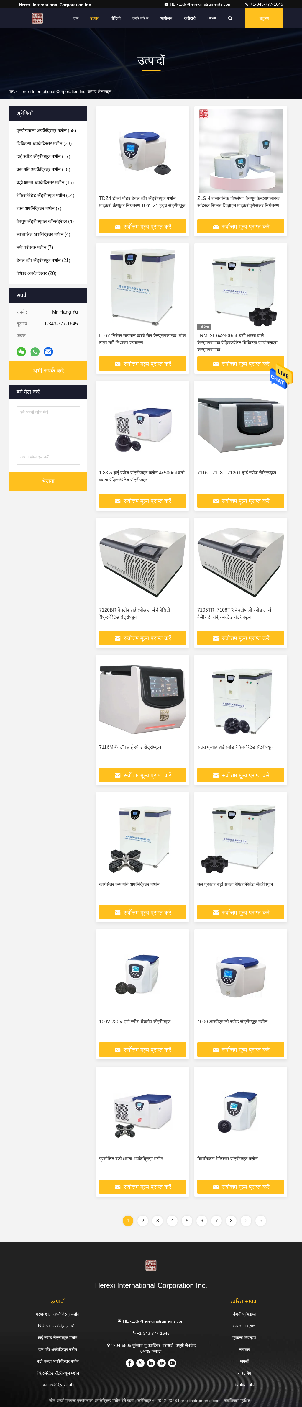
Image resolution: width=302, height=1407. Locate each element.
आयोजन (166, 18)
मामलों (244, 1361)
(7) (39, 208)
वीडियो (116, 18)
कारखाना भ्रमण (244, 1326)
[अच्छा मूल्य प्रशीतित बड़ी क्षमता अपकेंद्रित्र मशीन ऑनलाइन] (142, 1111)
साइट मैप (244, 1373)
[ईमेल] (48, 352)
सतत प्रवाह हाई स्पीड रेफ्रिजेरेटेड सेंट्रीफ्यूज (235, 747)
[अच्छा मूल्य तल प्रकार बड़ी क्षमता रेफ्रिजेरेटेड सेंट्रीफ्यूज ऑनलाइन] (240, 837)
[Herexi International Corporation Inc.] (37, 18)
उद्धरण (264, 18)
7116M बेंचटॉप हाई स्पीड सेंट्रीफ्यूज (130, 747)
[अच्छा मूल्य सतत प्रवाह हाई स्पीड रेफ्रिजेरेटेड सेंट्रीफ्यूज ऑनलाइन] (240, 699)
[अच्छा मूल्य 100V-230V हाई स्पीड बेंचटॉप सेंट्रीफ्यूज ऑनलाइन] (142, 974)
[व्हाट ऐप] (35, 352)
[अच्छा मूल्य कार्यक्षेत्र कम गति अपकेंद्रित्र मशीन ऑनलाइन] (142, 837)
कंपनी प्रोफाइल (244, 1314)
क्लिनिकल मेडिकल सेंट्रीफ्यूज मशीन (227, 1158)
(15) (45, 182)
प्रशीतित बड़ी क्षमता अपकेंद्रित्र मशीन (131, 1158)
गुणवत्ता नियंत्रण (244, 1337)
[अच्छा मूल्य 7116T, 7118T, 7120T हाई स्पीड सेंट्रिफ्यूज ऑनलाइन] (240, 425)
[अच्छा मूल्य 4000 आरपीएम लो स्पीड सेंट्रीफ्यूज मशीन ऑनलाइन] (240, 974)
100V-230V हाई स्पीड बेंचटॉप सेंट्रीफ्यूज (134, 1021)
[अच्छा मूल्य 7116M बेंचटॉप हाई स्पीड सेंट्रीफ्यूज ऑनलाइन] (142, 699)
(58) (46, 130)
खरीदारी (190, 18)
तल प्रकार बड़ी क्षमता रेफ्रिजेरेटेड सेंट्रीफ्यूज (235, 884)
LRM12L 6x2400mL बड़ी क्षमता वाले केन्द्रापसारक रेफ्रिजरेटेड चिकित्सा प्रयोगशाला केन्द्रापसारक (237, 342)
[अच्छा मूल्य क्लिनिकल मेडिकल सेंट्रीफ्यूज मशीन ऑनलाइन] (240, 1111)
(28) (36, 273)
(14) (45, 195)
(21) (43, 260)
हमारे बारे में (140, 18)
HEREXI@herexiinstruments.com (201, 4)
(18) (43, 169)
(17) (43, 156)
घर (11, 91)
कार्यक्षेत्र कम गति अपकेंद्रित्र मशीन (129, 884)
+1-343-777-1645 (266, 4)
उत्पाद (94, 18)
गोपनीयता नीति (244, 1385)
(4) (45, 221)
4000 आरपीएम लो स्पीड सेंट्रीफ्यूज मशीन (232, 1021)
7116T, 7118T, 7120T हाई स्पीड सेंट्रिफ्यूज (236, 472)
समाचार (244, 1349)
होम (75, 18)
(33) (44, 143)
